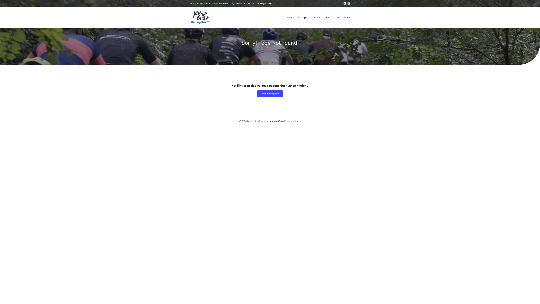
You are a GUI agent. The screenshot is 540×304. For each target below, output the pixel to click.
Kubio (298, 121)
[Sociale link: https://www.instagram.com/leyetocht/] (348, 3)
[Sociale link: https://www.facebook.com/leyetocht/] (344, 3)
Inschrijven (303, 17)
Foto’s (329, 17)
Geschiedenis (343, 17)
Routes (316, 17)
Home (289, 17)
